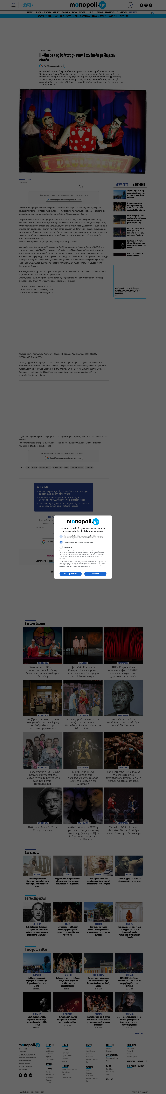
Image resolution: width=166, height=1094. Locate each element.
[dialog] (83, 547)
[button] (83, 547)
